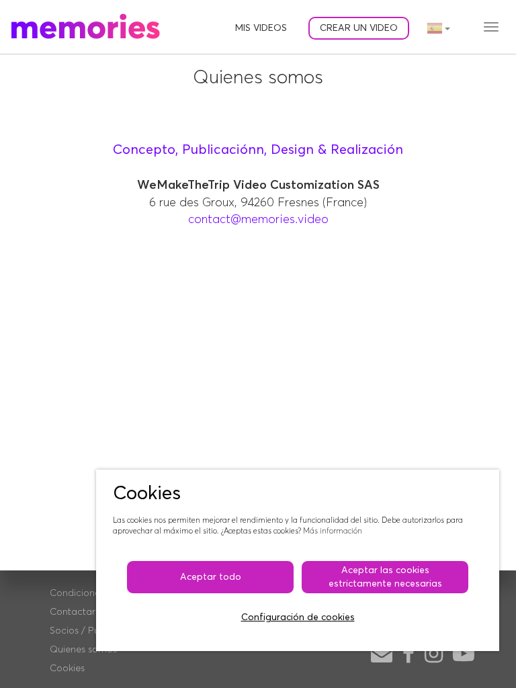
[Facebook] (408, 655)
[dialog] (297, 560)
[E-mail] (381, 655)
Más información (332, 531)
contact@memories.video (258, 220)
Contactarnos (80, 612)
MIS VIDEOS (261, 28)
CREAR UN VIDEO (359, 28)
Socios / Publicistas (92, 631)
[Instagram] (434, 655)
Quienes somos (83, 649)
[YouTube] (463, 655)
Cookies (67, 668)
